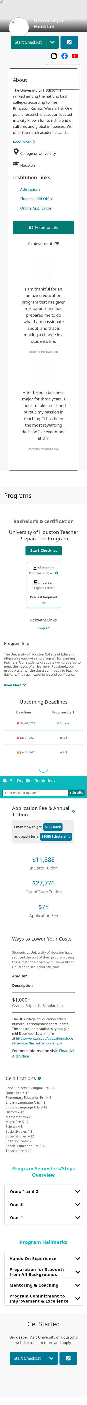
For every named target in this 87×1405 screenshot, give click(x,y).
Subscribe (76, 792)
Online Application (36, 208)
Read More (22, 142)
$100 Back (53, 827)
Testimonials (46, 227)
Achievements (41, 243)
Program (43, 628)
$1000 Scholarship (56, 836)
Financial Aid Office (36, 198)
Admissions (30, 189)
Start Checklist (43, 550)
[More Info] (56, 573)
